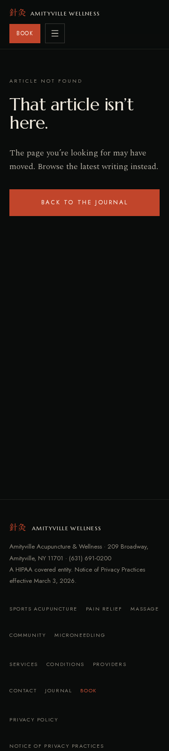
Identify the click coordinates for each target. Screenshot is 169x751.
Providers (109, 664)
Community (27, 635)
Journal (58, 690)
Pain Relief (104, 608)
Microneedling (79, 635)
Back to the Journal (84, 202)
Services (23, 664)
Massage (145, 608)
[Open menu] (55, 33)
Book (88, 690)
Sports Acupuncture (43, 608)
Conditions (65, 664)
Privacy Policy (33, 719)
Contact (23, 690)
